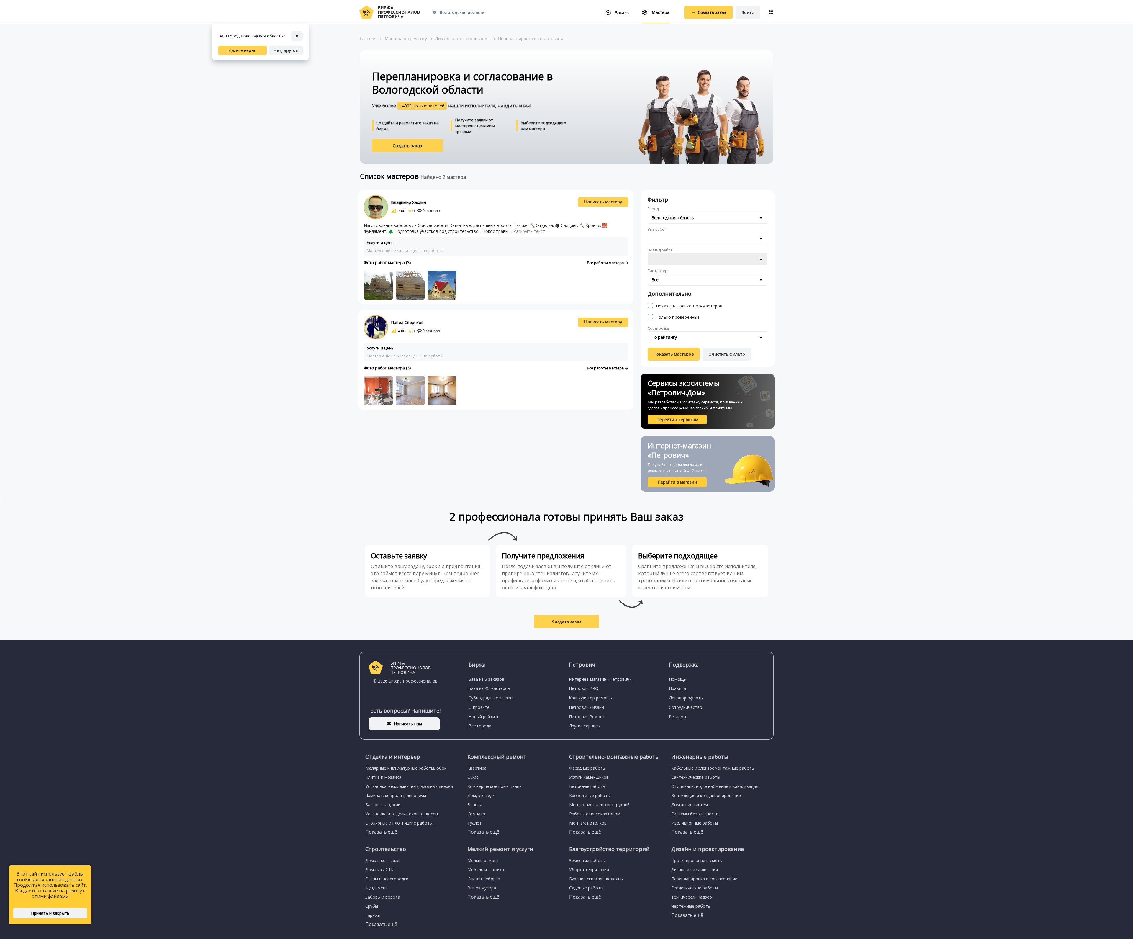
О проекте (479, 707)
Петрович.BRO (583, 688)
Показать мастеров (674, 354)
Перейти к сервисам (677, 419)
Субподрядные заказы (491, 698)
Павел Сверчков (407, 322)
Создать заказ (407, 145)
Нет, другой (286, 50)
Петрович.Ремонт (587, 716)
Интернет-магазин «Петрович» (600, 679)
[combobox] (707, 218)
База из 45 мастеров (489, 688)
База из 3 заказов (486, 679)
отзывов (431, 210)
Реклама (677, 716)
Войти (747, 12)
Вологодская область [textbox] (672, 217)
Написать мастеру (603, 202)
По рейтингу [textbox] (664, 337)
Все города (480, 726)
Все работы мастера (606, 262)
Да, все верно (242, 50)
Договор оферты (686, 698)
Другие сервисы (584, 726)
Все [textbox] (655, 279)
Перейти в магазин (677, 482)
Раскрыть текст (529, 231)
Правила (677, 688)
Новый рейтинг (484, 716)
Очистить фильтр (726, 354)
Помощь (677, 679)
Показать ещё (381, 832)
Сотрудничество (685, 707)
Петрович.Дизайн (586, 707)
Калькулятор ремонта (591, 698)
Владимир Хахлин (408, 202)
